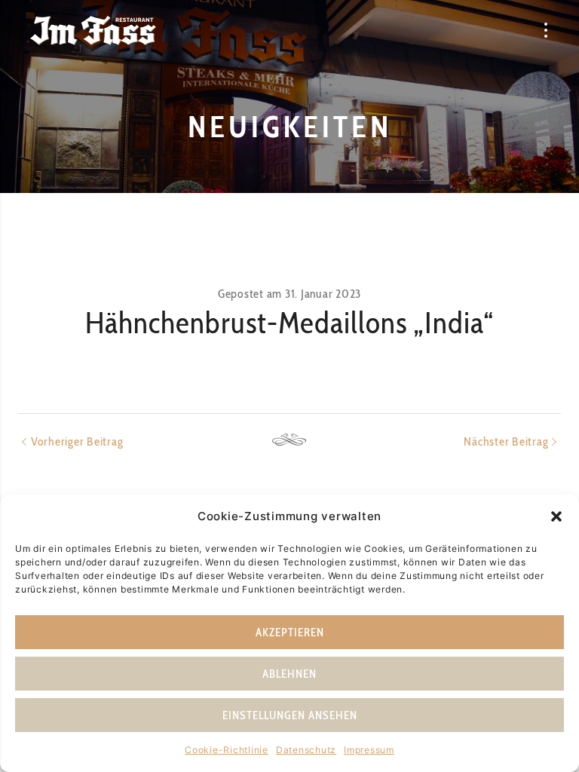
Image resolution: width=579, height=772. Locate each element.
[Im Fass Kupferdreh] (93, 30)
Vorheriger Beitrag (77, 441)
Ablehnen (289, 674)
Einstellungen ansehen (289, 715)
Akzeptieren (290, 632)
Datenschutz (306, 749)
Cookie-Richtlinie (226, 749)
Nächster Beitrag (506, 441)
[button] (556, 516)
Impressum (369, 749)
